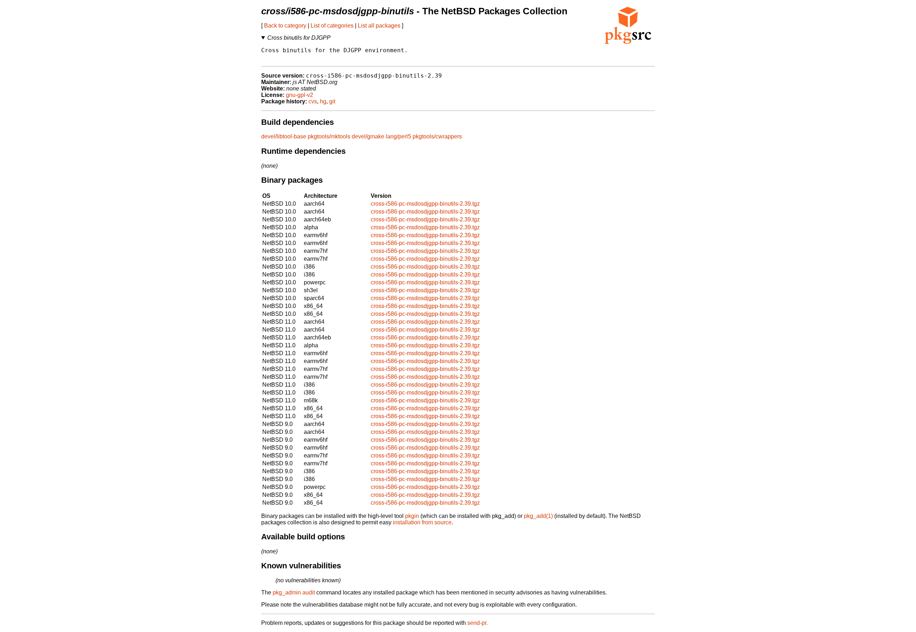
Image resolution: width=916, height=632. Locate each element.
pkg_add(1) (538, 516)
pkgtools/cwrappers (437, 136)
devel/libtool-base (283, 136)
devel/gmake (368, 136)
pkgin (412, 516)
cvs (312, 101)
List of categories (332, 26)
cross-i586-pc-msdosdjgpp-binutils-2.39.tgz (425, 204)
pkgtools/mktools (329, 136)
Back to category (285, 26)
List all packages (379, 26)
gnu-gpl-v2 (299, 95)
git (332, 101)
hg (323, 101)
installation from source (422, 522)
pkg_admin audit (294, 592)
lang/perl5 (398, 136)
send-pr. (477, 623)
